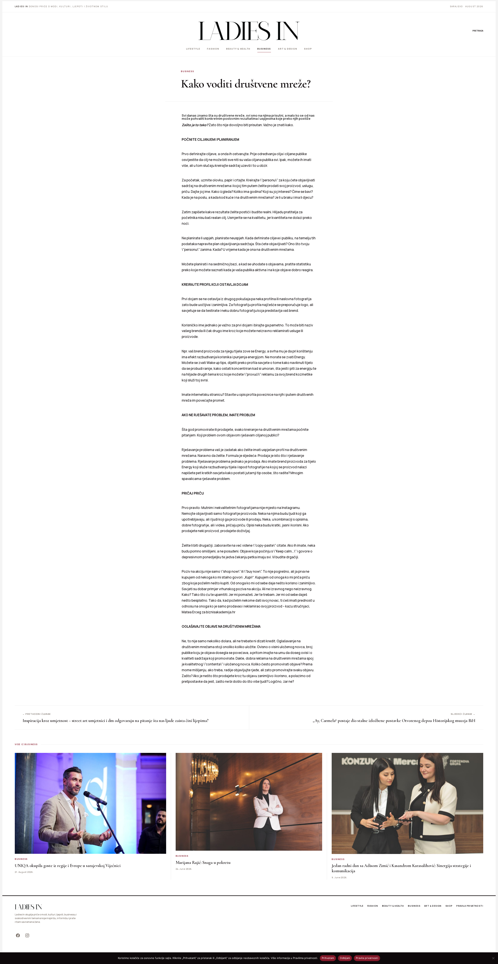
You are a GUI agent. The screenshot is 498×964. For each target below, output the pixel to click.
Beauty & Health (238, 48)
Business (264, 48)
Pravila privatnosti (469, 906)
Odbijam (345, 958)
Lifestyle (193, 48)
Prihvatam (328, 958)
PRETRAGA (478, 30)
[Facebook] (18, 935)
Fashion (213, 48)
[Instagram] (27, 935)
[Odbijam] (493, 958)
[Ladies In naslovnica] (249, 30)
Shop (308, 48)
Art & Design (287, 48)
